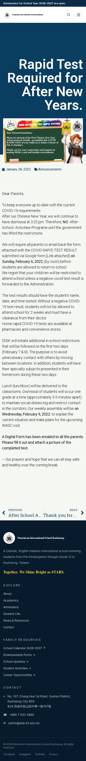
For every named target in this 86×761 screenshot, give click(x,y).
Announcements (50, 169)
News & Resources (16, 620)
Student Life (11, 613)
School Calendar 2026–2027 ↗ (24, 648)
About (7, 593)
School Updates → (16, 661)
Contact (8, 627)
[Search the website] (68, 14)
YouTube (40, 754)
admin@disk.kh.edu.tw (21, 723)
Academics (10, 600)
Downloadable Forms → (19, 655)
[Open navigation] (78, 14)
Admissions (11, 607)
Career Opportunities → (19, 675)
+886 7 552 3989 (18, 714)
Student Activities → (17, 668)
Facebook (9, 754)
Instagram (25, 754)
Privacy (53, 754)
